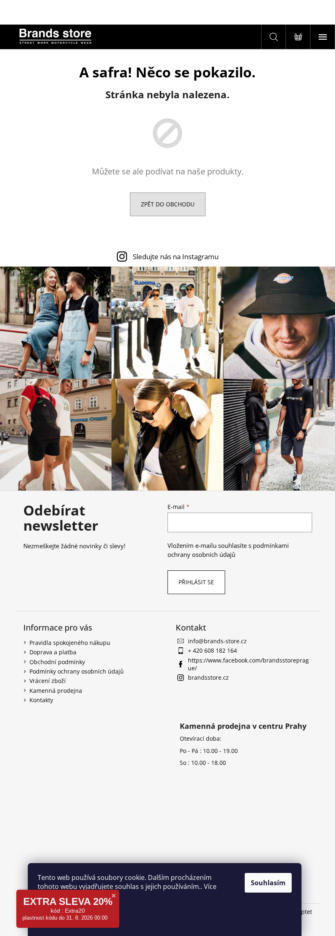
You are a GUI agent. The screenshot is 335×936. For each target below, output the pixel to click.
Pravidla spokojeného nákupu (69, 643)
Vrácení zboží (47, 681)
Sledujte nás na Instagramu (176, 256)
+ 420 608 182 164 (212, 650)
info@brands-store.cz (217, 641)
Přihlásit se (196, 582)
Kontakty (41, 700)
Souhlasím (268, 882)
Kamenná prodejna (55, 690)
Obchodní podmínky (57, 662)
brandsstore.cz (208, 677)
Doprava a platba (52, 652)
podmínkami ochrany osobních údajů (228, 550)
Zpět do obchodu (167, 204)
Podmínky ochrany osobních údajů (76, 671)
